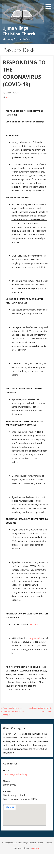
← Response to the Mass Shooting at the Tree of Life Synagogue (12, 711)
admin (8, 97)
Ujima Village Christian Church (18, 31)
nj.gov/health (36, 638)
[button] (49, 5)
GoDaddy (36, 848)
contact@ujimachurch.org (15, 774)
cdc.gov (34, 624)
